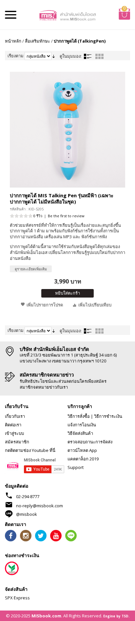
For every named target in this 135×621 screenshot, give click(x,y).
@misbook (26, 514)
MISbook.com (46, 616)
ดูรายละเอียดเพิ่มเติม (31, 268)
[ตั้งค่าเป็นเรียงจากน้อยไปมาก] (53, 56)
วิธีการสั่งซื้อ (79, 416)
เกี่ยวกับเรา (15, 416)
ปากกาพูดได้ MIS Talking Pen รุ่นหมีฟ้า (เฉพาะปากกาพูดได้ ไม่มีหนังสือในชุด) (61, 198)
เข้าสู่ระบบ (14, 433)
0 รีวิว (37, 215)
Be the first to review (66, 215)
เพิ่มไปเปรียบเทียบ (94, 305)
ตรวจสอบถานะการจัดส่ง (90, 442)
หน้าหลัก (13, 41)
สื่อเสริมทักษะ (37, 41)
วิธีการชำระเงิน (108, 416)
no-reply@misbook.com (39, 506)
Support (76, 467)
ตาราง (99, 56)
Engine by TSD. (116, 616)
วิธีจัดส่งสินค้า (80, 433)
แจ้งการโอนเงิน (82, 425)
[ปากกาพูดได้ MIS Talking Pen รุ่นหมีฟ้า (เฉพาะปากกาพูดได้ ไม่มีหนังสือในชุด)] (67, 129)
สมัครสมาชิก (17, 442)
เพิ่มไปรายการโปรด (45, 305)
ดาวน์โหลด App (82, 450)
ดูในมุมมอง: (71, 56)
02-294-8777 (27, 496)
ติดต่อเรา (13, 425)
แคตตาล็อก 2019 (83, 459)
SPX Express (17, 598)
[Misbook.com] (67, 15)
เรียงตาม (16, 56)
